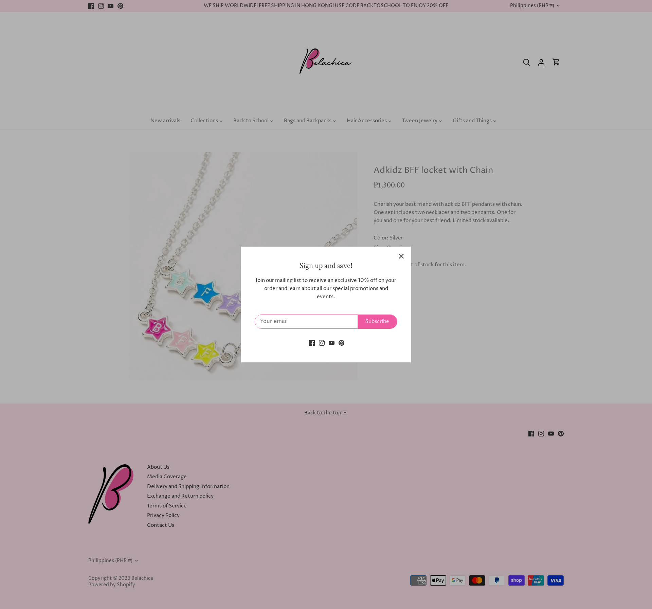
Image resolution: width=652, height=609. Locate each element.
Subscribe (377, 321)
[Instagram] (322, 342)
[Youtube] (331, 342)
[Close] (401, 256)
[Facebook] (312, 342)
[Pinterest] (341, 342)
